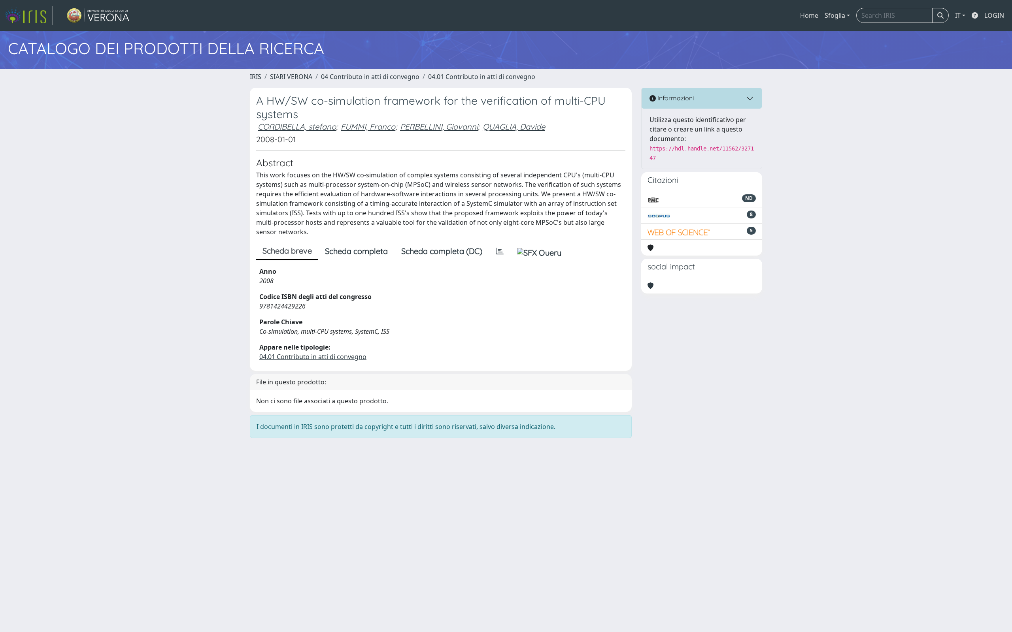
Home (809, 15)
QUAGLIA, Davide (514, 127)
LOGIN (994, 15)
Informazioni (675, 98)
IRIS (255, 76)
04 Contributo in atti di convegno (370, 76)
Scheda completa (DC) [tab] (441, 251)
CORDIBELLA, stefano (297, 127)
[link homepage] (29, 15)
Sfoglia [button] (835, 15)
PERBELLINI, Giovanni (439, 127)
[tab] (499, 251)
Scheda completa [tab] (356, 251)
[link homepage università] (98, 15)
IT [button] (958, 15)
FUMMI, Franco (368, 127)
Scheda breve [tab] (287, 251)
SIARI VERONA (291, 76)
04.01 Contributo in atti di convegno (481, 76)
